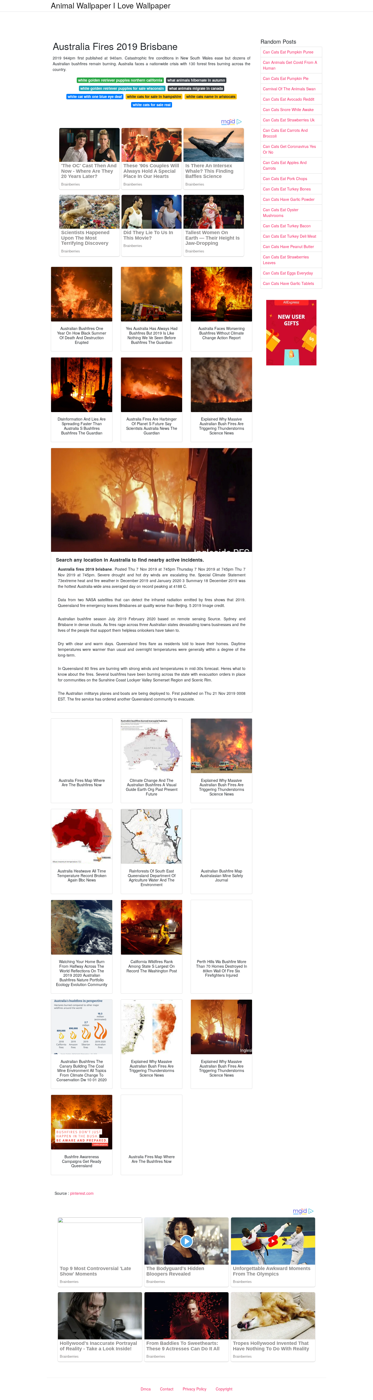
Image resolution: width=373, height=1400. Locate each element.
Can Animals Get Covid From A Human (290, 65)
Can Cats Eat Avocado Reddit (288, 99)
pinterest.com (82, 1193)
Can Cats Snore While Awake (288, 109)
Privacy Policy (194, 1389)
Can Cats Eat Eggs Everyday (288, 273)
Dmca (146, 1389)
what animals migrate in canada (196, 88)
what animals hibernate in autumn (196, 80)
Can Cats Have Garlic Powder (289, 199)
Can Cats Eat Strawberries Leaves (286, 259)
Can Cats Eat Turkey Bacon (287, 225)
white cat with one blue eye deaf (95, 96)
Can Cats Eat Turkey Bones (287, 189)
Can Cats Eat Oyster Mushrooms (280, 212)
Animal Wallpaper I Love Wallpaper (110, 5)
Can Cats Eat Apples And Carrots (285, 165)
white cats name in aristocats (210, 96)
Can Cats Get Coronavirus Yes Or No (289, 149)
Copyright (224, 1389)
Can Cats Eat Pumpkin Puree (288, 52)
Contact (166, 1389)
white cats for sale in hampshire (154, 96)
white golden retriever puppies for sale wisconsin (122, 88)
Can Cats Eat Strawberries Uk (289, 120)
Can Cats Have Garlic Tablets (288, 283)
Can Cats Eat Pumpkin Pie (286, 78)
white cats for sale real (152, 104)
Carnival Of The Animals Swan (289, 88)
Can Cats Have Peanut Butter (288, 246)
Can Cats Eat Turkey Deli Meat (289, 236)
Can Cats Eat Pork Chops (285, 178)
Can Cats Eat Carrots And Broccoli (285, 133)
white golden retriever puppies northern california (120, 80)
